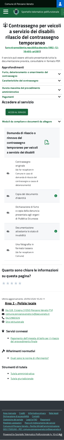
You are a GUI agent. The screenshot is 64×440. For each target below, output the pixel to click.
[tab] (32, 74)
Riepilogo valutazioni (12, 422)
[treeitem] (60, 3)
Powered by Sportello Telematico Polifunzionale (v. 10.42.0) (31, 434)
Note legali (53, 413)
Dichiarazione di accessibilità (16, 416)
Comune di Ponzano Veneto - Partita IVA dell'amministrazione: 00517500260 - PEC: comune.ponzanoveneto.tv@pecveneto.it (32, 427)
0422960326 (13, 318)
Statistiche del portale (13, 419)
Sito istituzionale (15, 322)
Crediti (22, 413)
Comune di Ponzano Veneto (19, 4)
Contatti (35, 416)
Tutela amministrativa (22, 373)
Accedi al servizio (17, 112)
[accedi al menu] (5, 11)
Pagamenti (45, 419)
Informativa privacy (37, 413)
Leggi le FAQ (31, 419)
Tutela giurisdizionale (22, 378)
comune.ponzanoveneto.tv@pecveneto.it (28, 314)
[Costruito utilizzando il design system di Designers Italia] (60, 435)
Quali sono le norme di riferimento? (30, 358)
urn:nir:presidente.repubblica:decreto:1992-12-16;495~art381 (32, 49)
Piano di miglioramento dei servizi (40, 422)
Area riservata (9, 413)
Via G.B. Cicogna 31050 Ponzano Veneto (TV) (29, 310)
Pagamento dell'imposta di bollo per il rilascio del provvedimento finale (35, 339)
